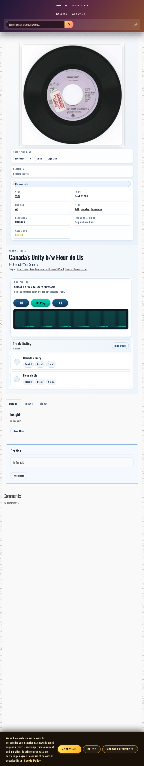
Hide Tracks (120, 345)
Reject (91, 749)
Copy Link (52, 158)
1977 (17, 196)
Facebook (19, 158)
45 (16, 209)
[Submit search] (68, 24)
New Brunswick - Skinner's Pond (46, 269)
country (85, 209)
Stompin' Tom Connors (25, 264)
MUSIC (60, 5)
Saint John (22, 269)
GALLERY (61, 14)
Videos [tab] (44, 403)
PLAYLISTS (79, 5)
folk (77, 209)
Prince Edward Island (76, 269)
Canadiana (96, 209)
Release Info (72, 183)
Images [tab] (29, 403)
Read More (19, 430)
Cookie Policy (32, 760)
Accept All (69, 749)
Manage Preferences (120, 749)
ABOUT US (79, 14)
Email (39, 158)
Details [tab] (13, 404)
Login (135, 24)
